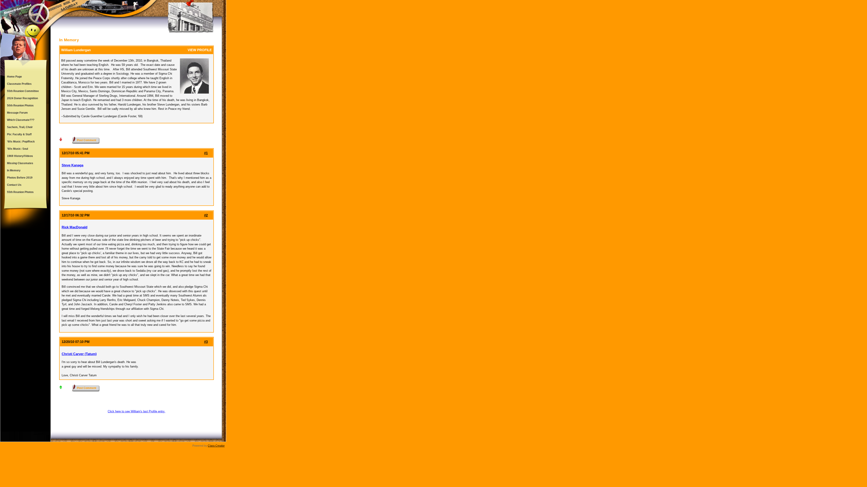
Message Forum (17, 112)
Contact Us (14, 184)
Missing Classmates (20, 163)
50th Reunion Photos (20, 105)
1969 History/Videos (20, 156)
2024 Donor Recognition (22, 98)
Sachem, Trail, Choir (20, 127)
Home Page (14, 76)
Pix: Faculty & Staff (19, 134)
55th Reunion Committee (23, 91)
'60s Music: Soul (17, 148)
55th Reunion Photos (20, 192)
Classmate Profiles (19, 83)
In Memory (14, 170)
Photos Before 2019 (20, 177)
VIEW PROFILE (200, 50)
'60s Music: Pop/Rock (21, 141)
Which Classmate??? (20, 120)
